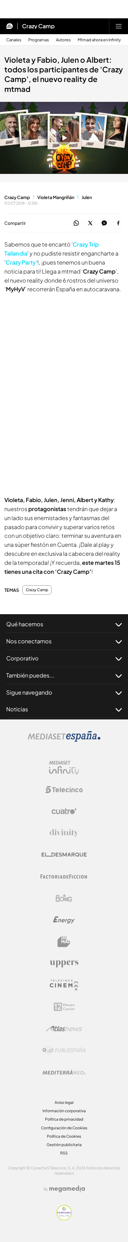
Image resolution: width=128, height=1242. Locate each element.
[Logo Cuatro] (64, 811)
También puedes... (30, 675)
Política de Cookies (64, 1136)
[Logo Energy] (64, 920)
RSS (64, 1153)
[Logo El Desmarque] (64, 855)
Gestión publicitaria (64, 1144)
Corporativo (22, 658)
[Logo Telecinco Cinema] (64, 985)
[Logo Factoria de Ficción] (64, 876)
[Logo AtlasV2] (64, 1028)
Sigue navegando (29, 692)
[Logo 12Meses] (64, 1007)
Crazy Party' (21, 262)
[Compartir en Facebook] (118, 223)
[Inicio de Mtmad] (9, 26)
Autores (63, 40)
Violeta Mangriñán (55, 197)
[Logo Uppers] (64, 963)
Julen (87, 197)
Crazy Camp (38, 26)
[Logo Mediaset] (64, 740)
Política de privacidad (64, 1119)
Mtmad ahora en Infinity (99, 40)
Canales (13, 40)
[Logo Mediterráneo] (64, 1072)
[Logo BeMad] (64, 942)
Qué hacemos (24, 624)
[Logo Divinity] (64, 833)
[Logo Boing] (64, 898)
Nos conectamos (29, 641)
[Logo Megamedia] (67, 1189)
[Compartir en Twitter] (90, 223)
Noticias (17, 709)
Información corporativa (64, 1110)
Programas (38, 40)
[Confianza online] (64, 1218)
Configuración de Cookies (64, 1128)
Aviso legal (64, 1102)
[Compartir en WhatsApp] (76, 223)
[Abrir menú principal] (119, 26)
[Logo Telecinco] (64, 789)
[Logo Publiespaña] (64, 1050)
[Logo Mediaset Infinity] (64, 768)
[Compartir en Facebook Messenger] (104, 223)
